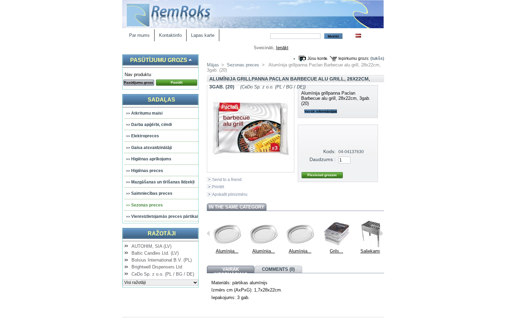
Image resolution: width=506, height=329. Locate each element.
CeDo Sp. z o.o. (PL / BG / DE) (162, 274)
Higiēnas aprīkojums (151, 159)
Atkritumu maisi (146, 113)
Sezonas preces (147, 205)
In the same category (236, 207)
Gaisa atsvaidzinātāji (151, 147)
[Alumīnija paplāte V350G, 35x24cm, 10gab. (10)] (227, 245)
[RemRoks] (253, 26)
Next (381, 233)
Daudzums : (322, 159)
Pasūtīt (176, 82)
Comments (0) (278, 269)
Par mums (139, 35)
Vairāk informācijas (320, 111)
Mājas (213, 64)
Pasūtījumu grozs (158, 60)
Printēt (218, 186)
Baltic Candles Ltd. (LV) (155, 253)
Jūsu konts (317, 58)
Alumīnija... (227, 251)
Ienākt (282, 47)
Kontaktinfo (170, 35)
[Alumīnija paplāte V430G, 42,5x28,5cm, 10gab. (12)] (263, 245)
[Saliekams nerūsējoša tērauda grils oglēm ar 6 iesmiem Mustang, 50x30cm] (373, 245)
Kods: (329, 151)
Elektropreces (145, 136)
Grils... (336, 251)
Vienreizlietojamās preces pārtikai (164, 216)
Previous (208, 233)
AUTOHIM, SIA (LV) (151, 246)
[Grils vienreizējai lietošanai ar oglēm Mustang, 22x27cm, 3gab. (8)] (336, 245)
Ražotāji (162, 233)
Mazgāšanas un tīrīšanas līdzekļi (162, 182)
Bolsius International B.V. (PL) (161, 260)
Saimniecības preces (151, 193)
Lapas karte (202, 35)
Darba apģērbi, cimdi (151, 124)
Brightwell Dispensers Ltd (156, 266)
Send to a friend (227, 179)
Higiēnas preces (147, 170)
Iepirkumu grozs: (353, 58)
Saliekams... (373, 251)
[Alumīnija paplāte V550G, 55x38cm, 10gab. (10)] (300, 245)
